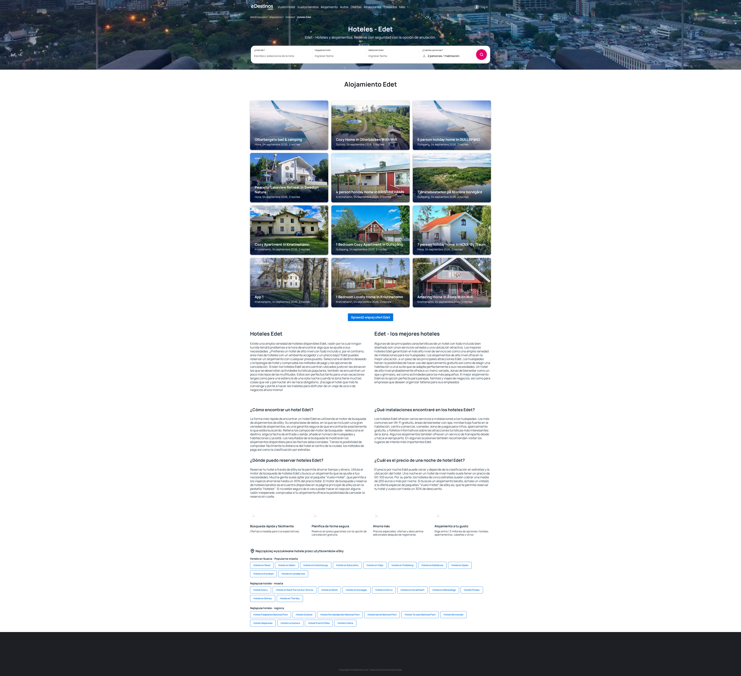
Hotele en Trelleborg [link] (402, 565)
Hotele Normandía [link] (453, 614)
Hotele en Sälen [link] (286, 565)
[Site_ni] (434, 644)
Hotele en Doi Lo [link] (383, 590)
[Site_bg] (295, 644)
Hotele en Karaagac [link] (356, 590)
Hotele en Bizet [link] (329, 590)
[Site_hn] (457, 644)
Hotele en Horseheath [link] (412, 590)
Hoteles (289, 17)
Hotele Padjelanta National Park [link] (270, 614)
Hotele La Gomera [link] (290, 623)
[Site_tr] (330, 644)
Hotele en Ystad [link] (261, 565)
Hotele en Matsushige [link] (444, 590)
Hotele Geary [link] (260, 590)
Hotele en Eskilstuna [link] (432, 565)
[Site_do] (399, 644)
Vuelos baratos (307, 7)
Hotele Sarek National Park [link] (382, 614)
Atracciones (372, 7)
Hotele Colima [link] (345, 623)
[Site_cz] (341, 644)
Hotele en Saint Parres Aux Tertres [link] (294, 590)
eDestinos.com (258, 17)
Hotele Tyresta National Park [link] (420, 614)
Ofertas (356, 7)
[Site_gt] (446, 644)
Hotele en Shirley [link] (262, 598)
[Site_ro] (284, 644)
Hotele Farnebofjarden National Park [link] (340, 614)
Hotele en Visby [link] (375, 565)
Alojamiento (329, 7)
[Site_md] (353, 644)
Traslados (390, 7)
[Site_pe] (318, 644)
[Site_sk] (365, 644)
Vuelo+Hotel (286, 7)
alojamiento (275, 17)
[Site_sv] (422, 644)
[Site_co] (388, 644)
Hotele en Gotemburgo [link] (315, 565)
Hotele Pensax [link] (472, 590)
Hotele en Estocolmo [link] (347, 565)
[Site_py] (469, 644)
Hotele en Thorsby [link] (290, 598)
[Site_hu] (376, 644)
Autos (344, 7)
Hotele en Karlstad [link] (263, 573)
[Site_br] (272, 644)
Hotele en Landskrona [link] (293, 573)
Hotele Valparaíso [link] (262, 623)
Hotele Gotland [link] (304, 614)
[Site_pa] (411, 644)
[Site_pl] (307, 644)
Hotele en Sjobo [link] (459, 565)
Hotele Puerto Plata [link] (319, 623)
